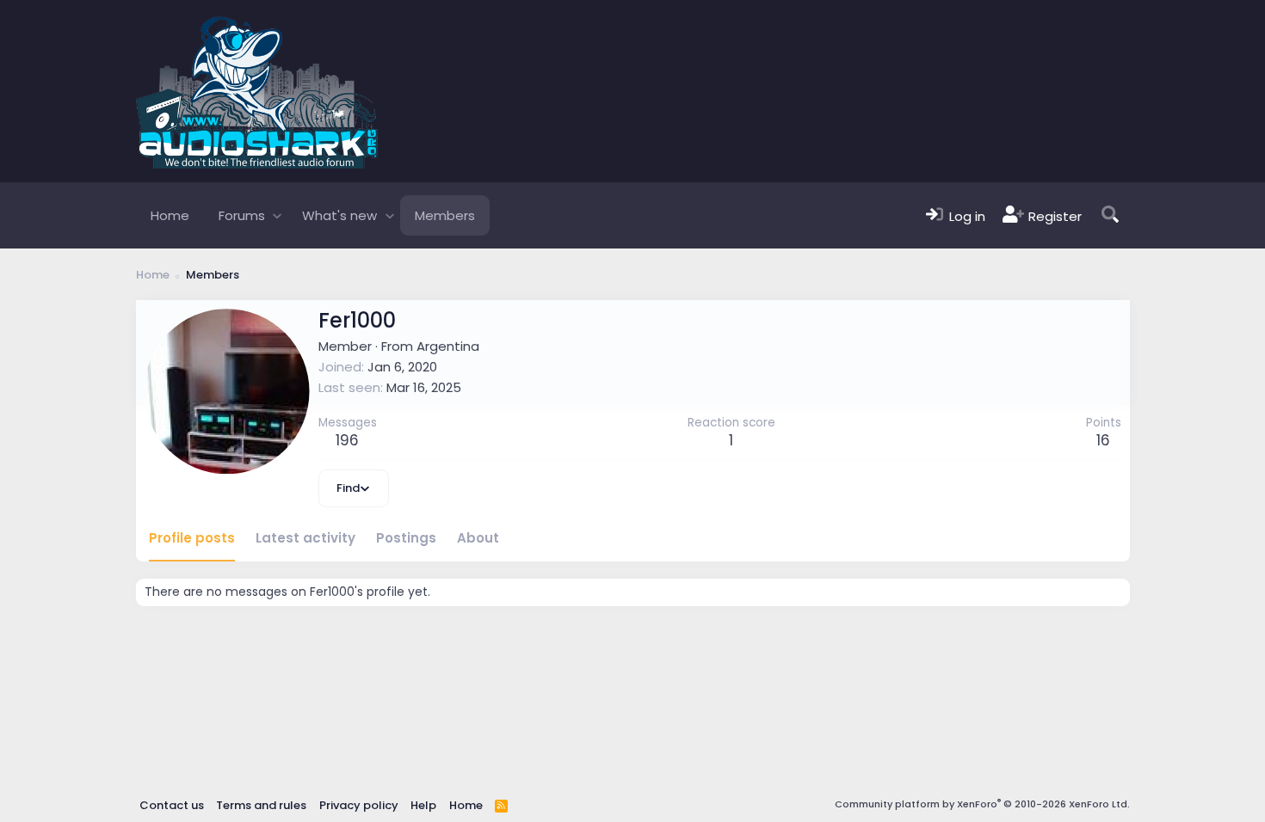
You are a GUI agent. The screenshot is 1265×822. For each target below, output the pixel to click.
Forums (242, 215)
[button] (277, 215)
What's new (339, 215)
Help (423, 805)
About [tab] (478, 538)
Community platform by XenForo (982, 804)
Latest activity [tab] (305, 538)
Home (170, 215)
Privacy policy (358, 805)
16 (1103, 440)
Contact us (171, 805)
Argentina (448, 346)
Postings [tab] (406, 538)
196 (347, 440)
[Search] (1110, 215)
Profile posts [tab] (192, 538)
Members (445, 215)
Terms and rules (261, 805)
